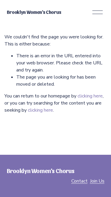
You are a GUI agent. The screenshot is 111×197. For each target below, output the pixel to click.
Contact (79, 181)
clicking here (90, 96)
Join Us (97, 181)
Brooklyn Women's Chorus (34, 12)
